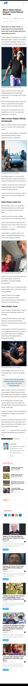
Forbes (7, 430)
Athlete (4, 18)
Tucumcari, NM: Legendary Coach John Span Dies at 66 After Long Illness (13, 658)
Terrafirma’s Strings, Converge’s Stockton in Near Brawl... (17, 490)
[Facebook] (5, 515)
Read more (6, 549)
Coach (4, 534)
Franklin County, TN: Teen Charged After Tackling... (17, 475)
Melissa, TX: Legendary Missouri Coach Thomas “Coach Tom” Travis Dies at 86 (13, 538)
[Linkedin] (20, 515)
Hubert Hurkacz (16, 438)
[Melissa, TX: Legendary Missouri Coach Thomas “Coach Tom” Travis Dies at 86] (14, 529)
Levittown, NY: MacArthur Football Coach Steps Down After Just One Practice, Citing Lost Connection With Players (13, 628)
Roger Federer (12, 227)
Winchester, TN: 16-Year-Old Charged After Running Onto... (18, 482)
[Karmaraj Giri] (6, 450)
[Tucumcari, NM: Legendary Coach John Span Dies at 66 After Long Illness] (14, 649)
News (7, 18)
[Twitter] (9, 515)
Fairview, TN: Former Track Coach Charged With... (17, 468)
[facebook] (10, 455)
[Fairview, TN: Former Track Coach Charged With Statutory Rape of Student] (6, 469)
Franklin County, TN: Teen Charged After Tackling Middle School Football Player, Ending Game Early (13, 597)
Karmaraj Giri (15, 18)
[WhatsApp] (16, 515)
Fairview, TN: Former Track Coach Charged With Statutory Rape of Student (13, 567)
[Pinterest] (13, 515)
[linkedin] (12, 455)
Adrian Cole (5, 541)
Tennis (10, 18)
